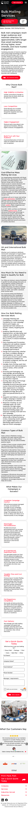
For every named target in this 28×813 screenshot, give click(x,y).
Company (5, 786)
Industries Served (8, 792)
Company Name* (8, 661)
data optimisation (9, 199)
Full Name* (6, 655)
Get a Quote (17, 2)
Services (7, 28)
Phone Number (8, 672)
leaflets (8, 205)
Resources (5, 795)
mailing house (12, 210)
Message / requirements (10, 678)
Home (2, 28)
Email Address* (8, 667)
